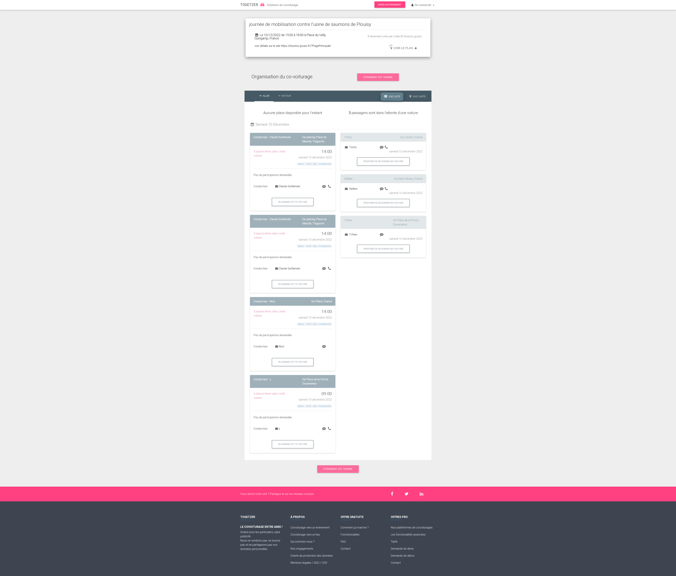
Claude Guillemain (289, 186)
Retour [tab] (286, 95)
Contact (345, 548)
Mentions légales (300, 562)
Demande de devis (402, 548)
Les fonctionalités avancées (408, 534)
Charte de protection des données (311, 555)
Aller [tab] (265, 95)
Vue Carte (419, 96)
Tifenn (352, 234)
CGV (324, 562)
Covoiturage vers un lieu (305, 534)
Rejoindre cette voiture (292, 201)
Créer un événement (390, 4)
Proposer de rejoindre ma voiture (383, 161)
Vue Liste (394, 96)
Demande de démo (402, 555)
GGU (316, 562)
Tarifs (394, 541)
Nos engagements (301, 548)
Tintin (352, 147)
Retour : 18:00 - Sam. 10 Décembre (314, 163)
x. (280, 428)
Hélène (352, 188)
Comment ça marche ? (355, 527)
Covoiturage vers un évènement (310, 527)
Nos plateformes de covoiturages (412, 527)
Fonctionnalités (350, 534)
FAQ (343, 541)
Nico (281, 346)
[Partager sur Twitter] (408, 494)
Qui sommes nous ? (302, 541)
